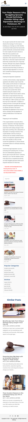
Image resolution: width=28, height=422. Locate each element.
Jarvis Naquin (8, 26)
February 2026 (7, 290)
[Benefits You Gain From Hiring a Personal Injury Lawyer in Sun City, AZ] (9, 187)
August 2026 (7, 282)
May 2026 (6, 286)
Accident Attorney (8, 268)
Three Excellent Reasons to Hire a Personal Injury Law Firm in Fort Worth (13, 394)
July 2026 (6, 284)
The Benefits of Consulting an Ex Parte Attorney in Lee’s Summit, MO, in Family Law (13, 209)
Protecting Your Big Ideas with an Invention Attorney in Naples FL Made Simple (13, 358)
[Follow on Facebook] (10, 416)
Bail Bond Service (8, 272)
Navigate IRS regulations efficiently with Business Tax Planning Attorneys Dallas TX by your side (13, 225)
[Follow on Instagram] (15, 416)
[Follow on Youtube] (18, 416)
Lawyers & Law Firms (14, 326)
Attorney (6, 270)
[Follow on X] (13, 416)
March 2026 (7, 288)
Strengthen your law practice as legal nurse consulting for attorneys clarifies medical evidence (13, 242)
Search (21, 178)
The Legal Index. (14, 418)
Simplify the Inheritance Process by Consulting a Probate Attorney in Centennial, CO (12, 258)
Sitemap (14, 419)
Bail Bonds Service (8, 274)
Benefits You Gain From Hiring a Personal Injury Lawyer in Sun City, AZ (13, 322)
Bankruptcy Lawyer (8, 276)
